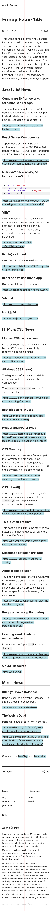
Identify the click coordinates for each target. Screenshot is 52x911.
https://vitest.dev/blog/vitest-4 (20, 304)
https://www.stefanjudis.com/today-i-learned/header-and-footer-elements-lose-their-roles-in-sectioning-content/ (24, 437)
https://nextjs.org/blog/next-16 (20, 318)
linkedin (31, 801)
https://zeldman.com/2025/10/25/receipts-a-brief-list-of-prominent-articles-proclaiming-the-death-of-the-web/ (25, 740)
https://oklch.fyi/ (12, 671)
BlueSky (22, 756)
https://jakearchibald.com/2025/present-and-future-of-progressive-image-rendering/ (25, 622)
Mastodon (40, 756)
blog (4, 797)
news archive (8, 801)
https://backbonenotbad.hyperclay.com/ (26, 289)
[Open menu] (47, 5)
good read (7, 805)
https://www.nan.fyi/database (20, 707)
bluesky (31, 797)
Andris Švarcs (9, 5)
